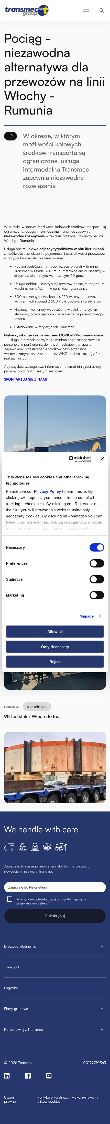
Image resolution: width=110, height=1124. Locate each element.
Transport (11, 967)
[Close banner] (102, 459)
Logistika (11, 988)
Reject (55, 661)
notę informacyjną (47, 899)
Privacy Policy (47, 491)
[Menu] (85, 10)
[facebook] (28, 1076)
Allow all (55, 631)
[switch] (97, 563)
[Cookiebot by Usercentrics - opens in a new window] (69, 459)
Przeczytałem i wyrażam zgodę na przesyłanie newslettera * (51, 901)
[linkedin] (7, 1076)
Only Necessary (55, 646)
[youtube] (49, 1076)
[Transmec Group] (27, 10)
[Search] (101, 10)
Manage (87, 616)
